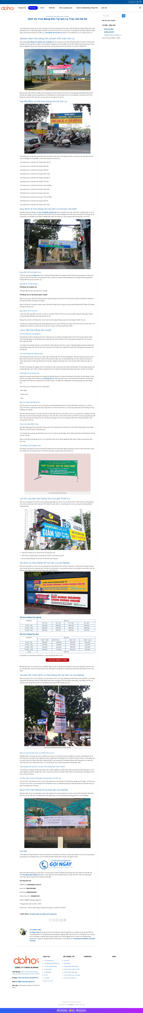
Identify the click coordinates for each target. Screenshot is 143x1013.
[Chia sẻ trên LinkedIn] (64, 920)
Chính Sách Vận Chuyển (72, 975)
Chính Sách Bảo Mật (70, 972)
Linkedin (92, 938)
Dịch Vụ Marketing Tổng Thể (87, 8)
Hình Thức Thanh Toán (72, 969)
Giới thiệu (67, 963)
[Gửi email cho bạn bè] (57, 920)
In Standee (47, 972)
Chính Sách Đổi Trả (70, 978)
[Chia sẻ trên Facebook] (50, 920)
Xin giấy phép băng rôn (51, 963)
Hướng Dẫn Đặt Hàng (71, 966)
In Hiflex (46, 978)
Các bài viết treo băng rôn (54, 16)
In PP (46, 975)
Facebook (77, 938)
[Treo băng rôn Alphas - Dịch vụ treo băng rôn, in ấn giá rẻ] (8, 8)
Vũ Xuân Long (35, 932)
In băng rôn (48, 969)
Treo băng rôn (49, 960)
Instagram (84, 938)
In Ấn (42, 8)
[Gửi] (123, 15)
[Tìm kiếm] (140, 8)
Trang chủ (22, 8)
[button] (135, 2)
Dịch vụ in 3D (48, 981)
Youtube (33, 940)
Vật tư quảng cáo (65, 8)
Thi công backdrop (50, 966)
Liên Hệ (66, 960)
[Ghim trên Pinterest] (61, 920)
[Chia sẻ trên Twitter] (53, 920)
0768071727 (34, 978)
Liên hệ (104, 8)
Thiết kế (52, 8)
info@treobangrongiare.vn (113, 35)
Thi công (32, 8)
